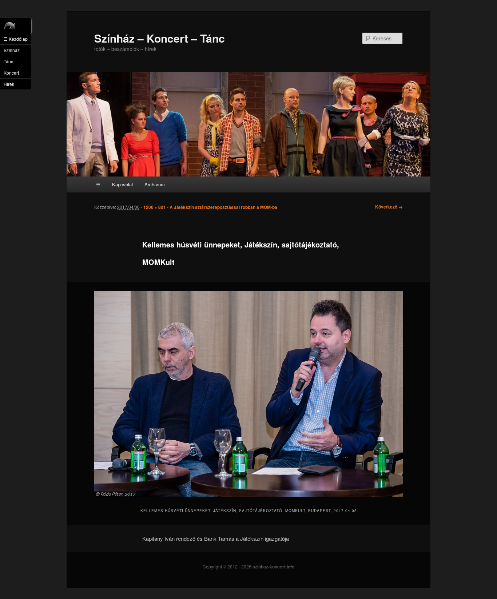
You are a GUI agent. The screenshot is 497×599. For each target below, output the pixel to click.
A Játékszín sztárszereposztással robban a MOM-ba (223, 207)
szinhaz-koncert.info (273, 566)
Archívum (154, 184)
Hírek (9, 84)
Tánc (8, 61)
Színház (12, 50)
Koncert (11, 73)
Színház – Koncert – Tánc (159, 38)
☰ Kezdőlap (16, 39)
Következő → (389, 206)
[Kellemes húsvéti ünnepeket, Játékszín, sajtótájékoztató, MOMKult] (248, 394)
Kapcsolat (122, 184)
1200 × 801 (154, 207)
